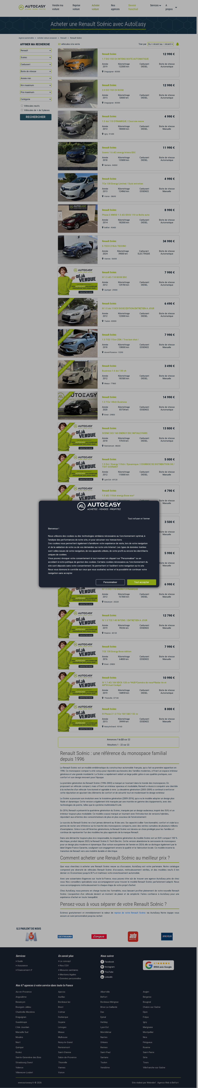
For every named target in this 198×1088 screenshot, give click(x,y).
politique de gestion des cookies (80, 562)
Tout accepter (141, 582)
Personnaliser (110, 582)
